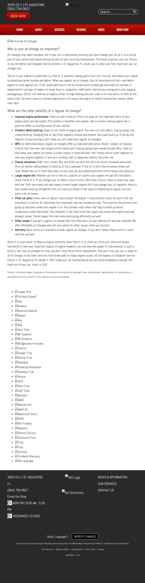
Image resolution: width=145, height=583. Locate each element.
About (38, 30)
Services (59, 30)
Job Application (77, 549)
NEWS (101, 30)
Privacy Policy (90, 549)
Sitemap (101, 549)
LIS (78, 555)
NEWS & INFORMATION (112, 477)
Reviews (81, 30)
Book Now (18, 16)
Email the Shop (16, 496)
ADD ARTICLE (70, 555)
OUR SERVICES (107, 484)
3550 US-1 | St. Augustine (26, 4)
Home (19, 30)
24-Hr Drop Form (47, 549)
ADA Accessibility (62, 549)
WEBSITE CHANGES (85, 536)
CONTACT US (106, 490)
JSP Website (108, 543)
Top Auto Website (122, 543)
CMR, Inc (99, 543)
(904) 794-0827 (18, 8)
